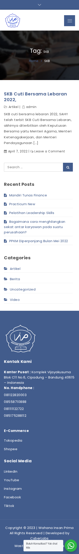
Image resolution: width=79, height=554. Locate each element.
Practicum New (22, 204)
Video (15, 299)
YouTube (11, 480)
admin (31, 107)
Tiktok (9, 505)
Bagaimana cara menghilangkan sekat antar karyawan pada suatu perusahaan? (34, 226)
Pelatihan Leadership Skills (31, 212)
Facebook (12, 497)
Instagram (13, 488)
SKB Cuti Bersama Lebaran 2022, (35, 96)
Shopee (10, 449)
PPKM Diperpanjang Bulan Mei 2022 (38, 241)
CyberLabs (39, 538)
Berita (15, 279)
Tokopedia (13, 440)
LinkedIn (10, 471)
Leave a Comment (49, 151)
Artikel (14, 107)
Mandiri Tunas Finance (28, 195)
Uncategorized (23, 289)
